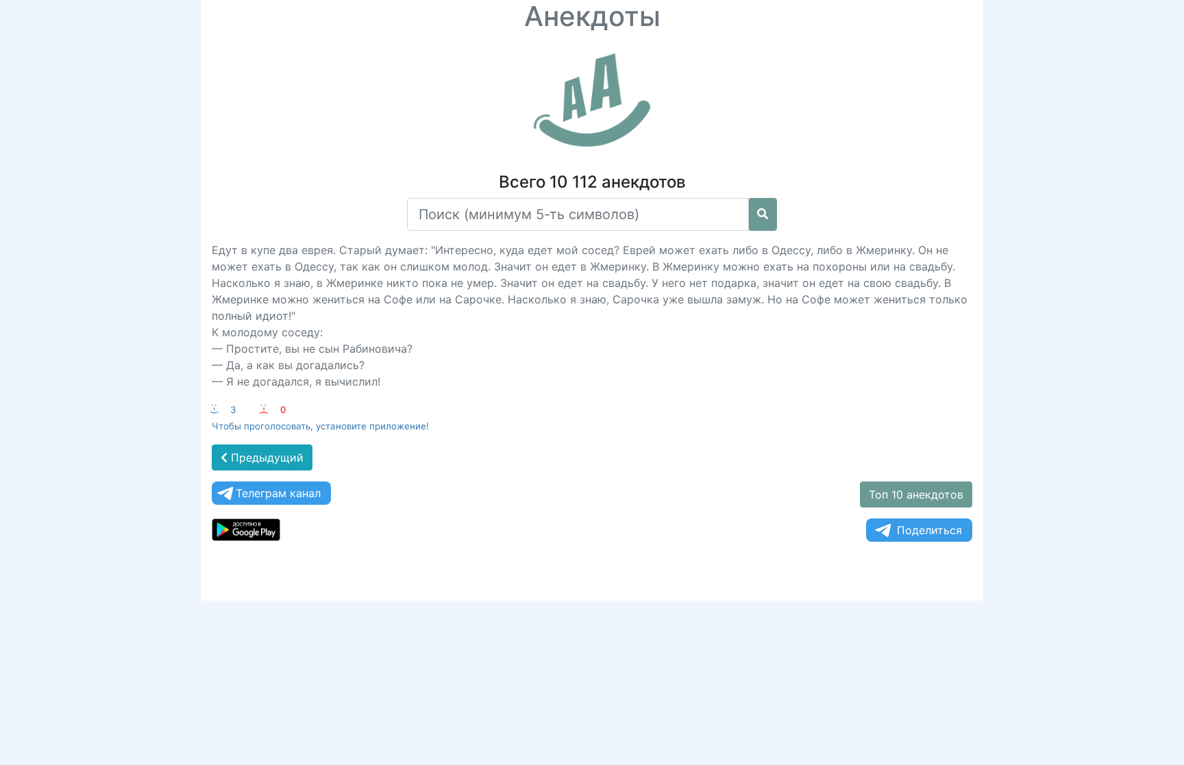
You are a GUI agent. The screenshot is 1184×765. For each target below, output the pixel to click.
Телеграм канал (278, 493)
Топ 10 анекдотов (916, 494)
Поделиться (929, 530)
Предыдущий (265, 457)
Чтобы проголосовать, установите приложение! (320, 426)
